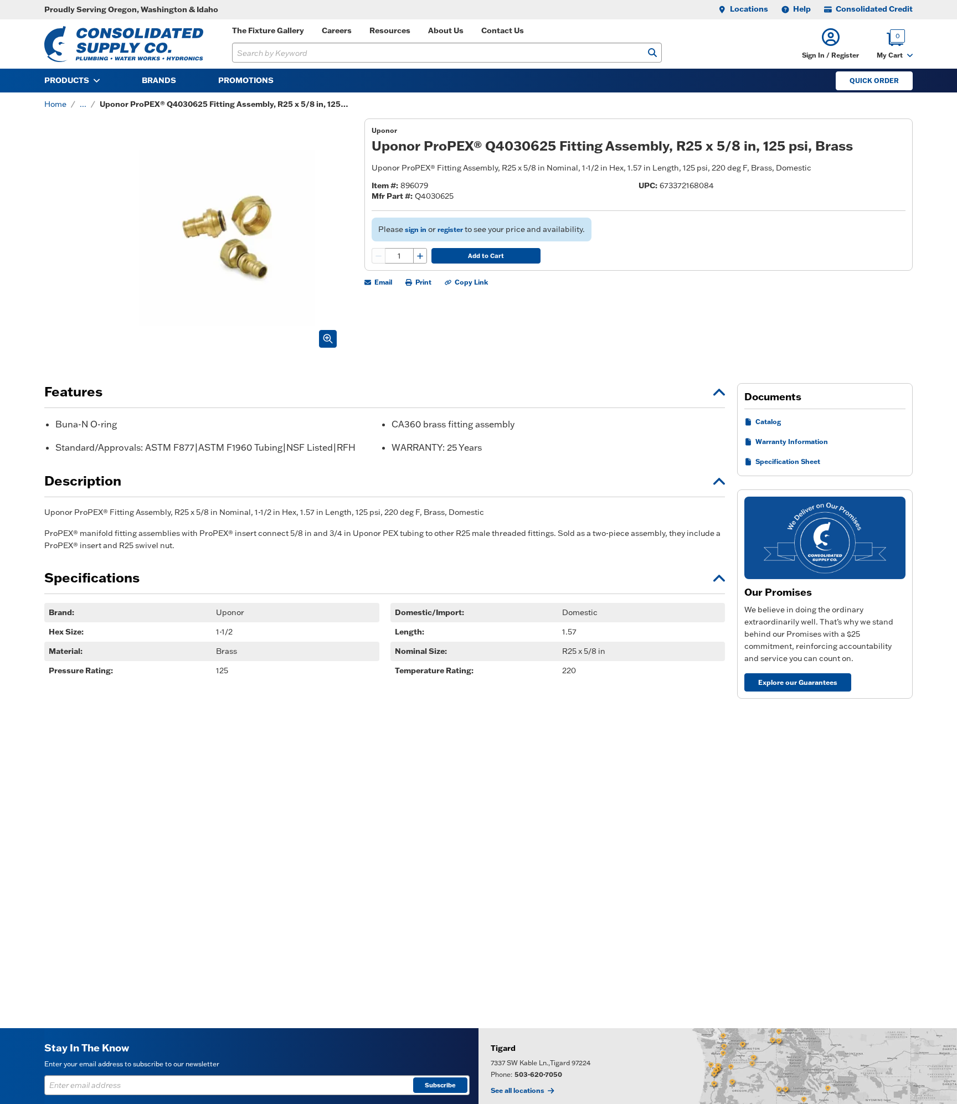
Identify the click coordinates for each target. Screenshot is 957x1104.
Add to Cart (486, 256)
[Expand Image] (328, 339)
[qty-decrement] (378, 256)
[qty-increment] (419, 256)
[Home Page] (123, 44)
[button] (830, 44)
